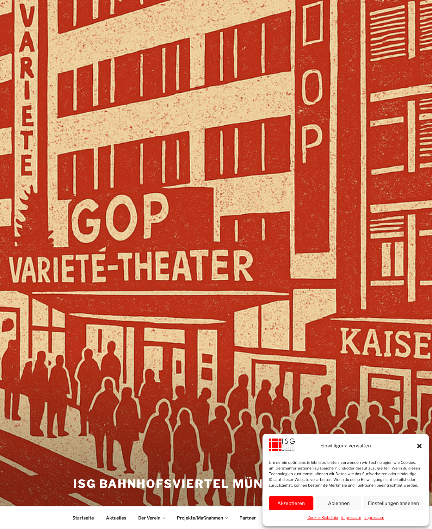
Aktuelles (116, 517)
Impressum (351, 517)
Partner (247, 517)
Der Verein (149, 517)
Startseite (83, 517)
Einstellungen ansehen (393, 503)
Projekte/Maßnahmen (200, 517)
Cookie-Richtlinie (322, 517)
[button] (419, 446)
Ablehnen (339, 503)
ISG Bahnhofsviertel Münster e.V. (199, 484)
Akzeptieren (291, 503)
